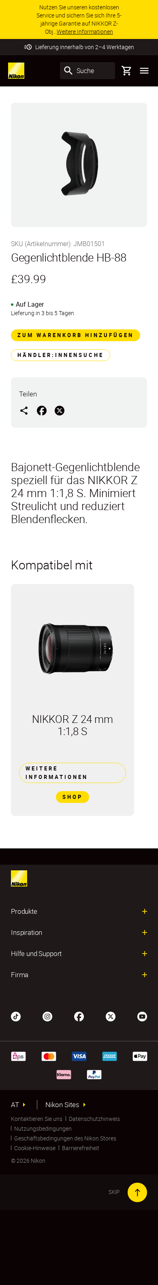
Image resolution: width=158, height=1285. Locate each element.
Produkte (24, 911)
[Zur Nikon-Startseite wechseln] (16, 71)
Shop (72, 796)
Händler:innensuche (60, 355)
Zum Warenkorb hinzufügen (75, 335)
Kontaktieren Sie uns (36, 1119)
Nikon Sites (62, 1104)
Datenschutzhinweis (94, 1119)
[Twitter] (110, 1015)
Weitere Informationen (57, 773)
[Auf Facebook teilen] (42, 410)
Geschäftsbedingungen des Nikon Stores (65, 1138)
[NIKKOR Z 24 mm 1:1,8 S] (72, 648)
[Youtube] (142, 1015)
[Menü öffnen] (144, 70)
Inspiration (26, 932)
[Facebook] (79, 1015)
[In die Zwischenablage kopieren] (24, 410)
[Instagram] (47, 1015)
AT (15, 1104)
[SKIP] (137, 1192)
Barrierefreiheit (80, 1148)
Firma (19, 974)
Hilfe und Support (36, 953)
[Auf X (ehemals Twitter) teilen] (59, 410)
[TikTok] (16, 1015)
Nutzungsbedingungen (43, 1128)
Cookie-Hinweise (35, 1148)
